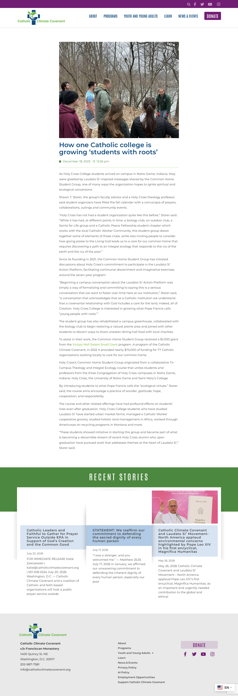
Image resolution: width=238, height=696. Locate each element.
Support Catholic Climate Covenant (141, 682)
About (93, 16)
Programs (110, 16)
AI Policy (123, 672)
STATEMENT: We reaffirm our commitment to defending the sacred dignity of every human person (119, 535)
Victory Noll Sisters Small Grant (95, 344)
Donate (213, 16)
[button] (188, 4)
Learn (168, 16)
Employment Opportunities (136, 677)
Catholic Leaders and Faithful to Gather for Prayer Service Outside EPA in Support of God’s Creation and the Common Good (52, 537)
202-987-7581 (30, 664)
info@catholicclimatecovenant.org (45, 669)
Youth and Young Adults (141, 16)
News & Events (188, 16)
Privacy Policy (127, 667)
